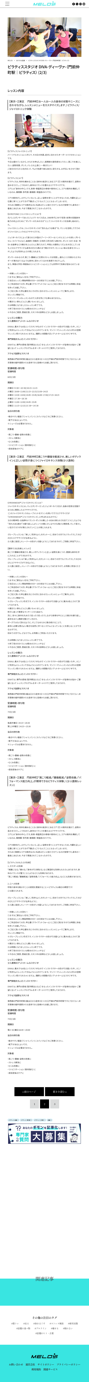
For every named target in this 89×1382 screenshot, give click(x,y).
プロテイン (41, 1328)
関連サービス (50, 1369)
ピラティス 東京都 (25, 1120)
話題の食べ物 (24, 1328)
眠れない (68, 1328)
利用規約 (36, 1369)
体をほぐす (40, 1323)
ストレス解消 (57, 1323)
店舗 (49, 1120)
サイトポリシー (45, 1364)
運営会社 (30, 1364)
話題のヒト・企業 (45, 1333)
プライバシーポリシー (68, 1364)
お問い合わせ (16, 1364)
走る (27, 1323)
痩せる (55, 1328)
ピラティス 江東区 (39, 1120)
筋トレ (16, 1323)
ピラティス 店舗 (13, 1120)
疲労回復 (73, 1323)
